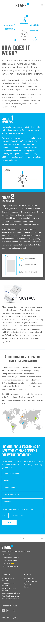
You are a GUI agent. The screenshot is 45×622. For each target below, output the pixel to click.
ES (8, 610)
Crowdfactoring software (11, 593)
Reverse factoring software (8, 584)
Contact (27, 587)
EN (3, 610)
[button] (22, 494)
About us (27, 584)
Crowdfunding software (10, 599)
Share (23, 538)
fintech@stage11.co (10, 566)
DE (13, 610)
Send (9, 522)
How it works (29, 578)
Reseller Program (30, 581)
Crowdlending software (10, 596)
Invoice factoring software (8, 579)
